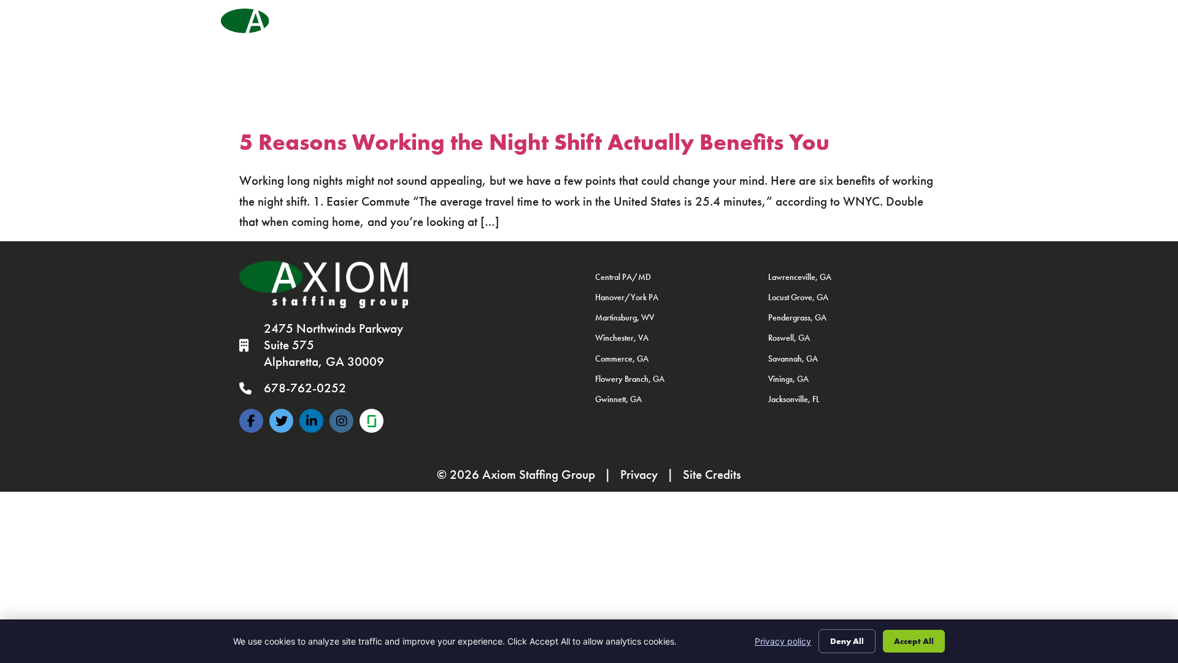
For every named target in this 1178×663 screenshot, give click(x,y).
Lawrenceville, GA (799, 276)
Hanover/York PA (626, 297)
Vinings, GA (788, 378)
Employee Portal (450, 46)
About (694, 20)
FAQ (689, 46)
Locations (830, 20)
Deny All (847, 640)
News (756, 20)
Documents (636, 46)
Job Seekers (453, 20)
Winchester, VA (622, 337)
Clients (540, 20)
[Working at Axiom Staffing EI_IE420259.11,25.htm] (371, 421)
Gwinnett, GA (618, 399)
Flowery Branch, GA (629, 378)
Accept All (914, 640)
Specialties (618, 20)
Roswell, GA (789, 337)
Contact (920, 20)
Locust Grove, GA (798, 297)
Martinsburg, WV (624, 317)
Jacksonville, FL (794, 399)
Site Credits (712, 475)
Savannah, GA (793, 358)
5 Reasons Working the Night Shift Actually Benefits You (534, 142)
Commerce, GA (622, 358)
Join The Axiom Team (549, 46)
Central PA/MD (623, 276)
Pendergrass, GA (797, 317)
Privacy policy (783, 641)
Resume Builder (751, 46)
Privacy (639, 475)
